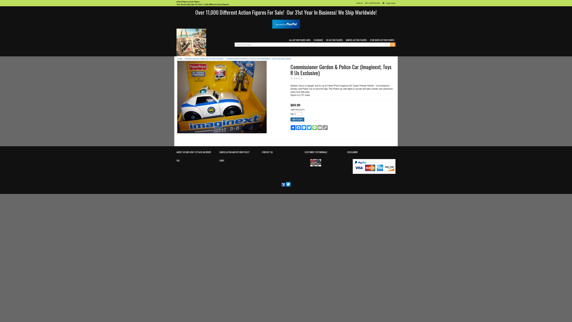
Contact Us (267, 152)
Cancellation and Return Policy (234, 152)
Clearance (318, 40)
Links (221, 160)
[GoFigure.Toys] (191, 42)
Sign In (359, 3)
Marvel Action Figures (356, 40)
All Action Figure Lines (300, 40)
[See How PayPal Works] (286, 23)
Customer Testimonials (316, 152)
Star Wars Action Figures (382, 40)
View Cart (390, 3)
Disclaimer (352, 152)
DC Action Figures (334, 40)
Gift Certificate (372, 3)
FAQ (178, 160)
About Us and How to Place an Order (194, 152)
